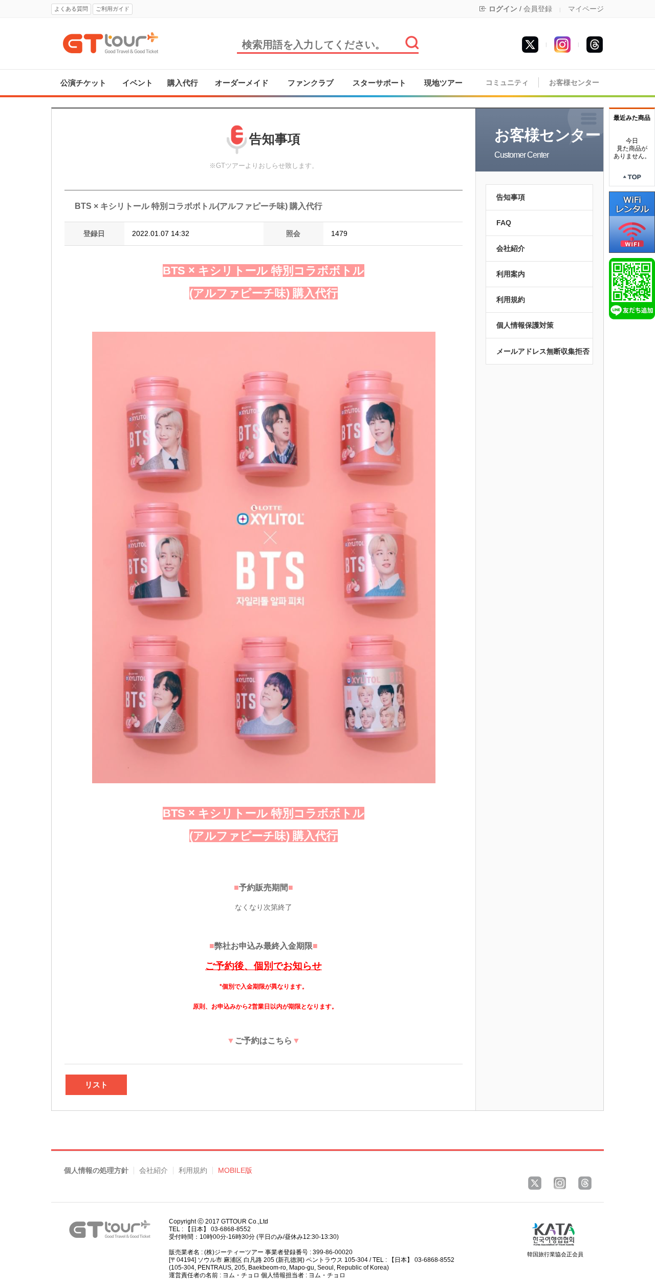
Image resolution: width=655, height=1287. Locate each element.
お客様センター (574, 83)
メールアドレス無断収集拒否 (543, 351)
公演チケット (83, 83)
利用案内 (510, 274)
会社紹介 (510, 248)
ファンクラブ (311, 83)
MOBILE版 (235, 1170)
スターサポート (379, 83)
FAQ (503, 223)
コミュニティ (507, 83)
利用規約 (510, 299)
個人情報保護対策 (525, 325)
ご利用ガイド (112, 9)
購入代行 (182, 83)
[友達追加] (632, 288)
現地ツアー (443, 83)
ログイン (503, 9)
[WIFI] (632, 221)
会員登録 (537, 9)
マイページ (586, 9)
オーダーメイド (242, 83)
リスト (96, 1084)
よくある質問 (71, 9)
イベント (137, 83)
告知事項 (510, 197)
